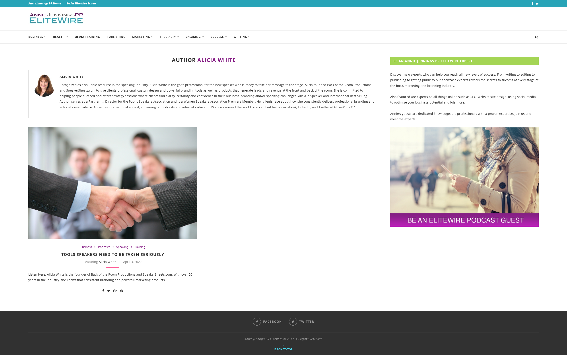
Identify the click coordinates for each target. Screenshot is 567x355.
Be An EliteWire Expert (81, 3)
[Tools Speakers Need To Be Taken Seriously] (112, 183)
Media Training (87, 37)
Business (35, 37)
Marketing (141, 37)
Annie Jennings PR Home (44, 3)
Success (217, 37)
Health (59, 37)
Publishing (116, 37)
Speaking (193, 37)
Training (139, 247)
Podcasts (104, 247)
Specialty (168, 37)
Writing (240, 37)
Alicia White (72, 77)
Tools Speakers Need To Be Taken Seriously (112, 254)
